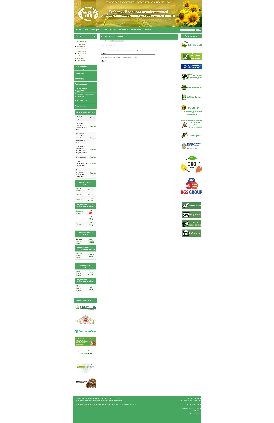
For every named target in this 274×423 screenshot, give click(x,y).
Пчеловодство (81, 51)
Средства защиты (82, 53)
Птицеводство (81, 44)
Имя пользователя (108, 46)
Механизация (81, 58)
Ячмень (78, 194)
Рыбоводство (81, 46)
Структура (95, 30)
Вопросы (113, 30)
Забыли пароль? (117, 41)
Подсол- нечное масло (79, 241)
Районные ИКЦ (136, 30)
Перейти (93, 126)
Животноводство (82, 41)
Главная (78, 30)
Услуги (104, 30)
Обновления (123, 30)
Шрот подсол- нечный (79, 273)
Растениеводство (82, 49)
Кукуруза (79, 199)
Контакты (148, 30)
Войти (106, 41)
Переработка (81, 60)
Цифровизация (81, 63)
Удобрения (80, 56)
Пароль (104, 53)
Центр (86, 30)
